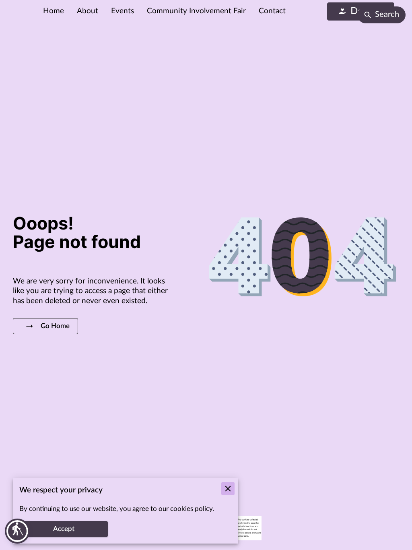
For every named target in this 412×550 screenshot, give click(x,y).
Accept (63, 529)
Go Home (55, 326)
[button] (17, 531)
